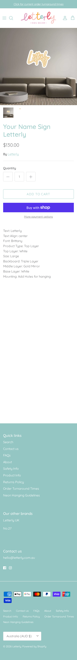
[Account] (64, 18)
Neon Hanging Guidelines (21, 495)
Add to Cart (38, 194)
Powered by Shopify (34, 646)
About (7, 462)
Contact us (11, 449)
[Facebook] (4, 567)
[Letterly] (38, 18)
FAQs (7, 455)
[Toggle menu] (4, 18)
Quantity (9, 168)
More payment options (38, 216)
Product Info (12, 475)
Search (8, 442)
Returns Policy (13, 482)
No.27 (7, 528)
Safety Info (11, 468)
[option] (38, 66)
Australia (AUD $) (19, 636)
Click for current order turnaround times (39, 4)
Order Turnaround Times (21, 488)
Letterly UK (11, 520)
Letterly (13, 154)
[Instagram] (10, 567)
